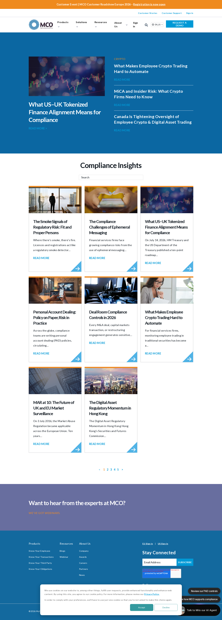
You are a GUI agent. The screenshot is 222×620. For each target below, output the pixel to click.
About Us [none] (118, 24)
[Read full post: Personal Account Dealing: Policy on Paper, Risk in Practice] (55, 291)
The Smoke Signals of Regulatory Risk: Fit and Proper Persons (52, 227)
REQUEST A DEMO (180, 24)
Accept (141, 607)
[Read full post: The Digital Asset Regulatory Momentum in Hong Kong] (111, 381)
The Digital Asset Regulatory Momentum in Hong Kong (110, 408)
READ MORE (38, 128)
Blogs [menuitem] (62, 551)
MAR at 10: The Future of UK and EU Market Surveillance (53, 408)
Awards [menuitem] (83, 557)
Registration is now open (149, 4)
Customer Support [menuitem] (172, 13)
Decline (166, 607)
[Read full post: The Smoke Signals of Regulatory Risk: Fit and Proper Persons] (55, 200)
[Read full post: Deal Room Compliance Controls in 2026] (111, 291)
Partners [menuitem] (83, 569)
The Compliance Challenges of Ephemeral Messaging (109, 227)
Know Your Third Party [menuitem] (40, 563)
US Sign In (163, 543)
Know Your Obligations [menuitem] (40, 569)
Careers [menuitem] (83, 563)
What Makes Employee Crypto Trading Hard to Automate (164, 317)
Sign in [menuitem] (189, 13)
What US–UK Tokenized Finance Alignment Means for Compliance (65, 112)
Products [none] (62, 22)
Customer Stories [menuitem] (147, 13)
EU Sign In (147, 543)
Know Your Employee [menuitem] (39, 551)
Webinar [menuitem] (64, 557)
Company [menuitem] (84, 551)
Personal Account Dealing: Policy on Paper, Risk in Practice (54, 317)
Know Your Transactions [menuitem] (41, 557)
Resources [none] (101, 22)
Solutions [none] (81, 22)
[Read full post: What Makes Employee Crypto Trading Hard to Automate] (166, 291)
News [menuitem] (82, 575)
